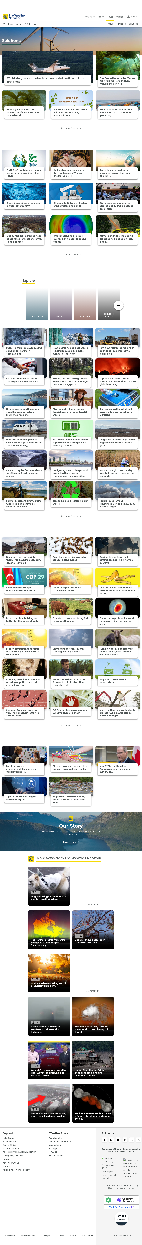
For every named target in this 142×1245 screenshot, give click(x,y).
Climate (20, 24)
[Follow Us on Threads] (131, 1140)
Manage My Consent (13, 1155)
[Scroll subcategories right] (119, 305)
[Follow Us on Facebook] (104, 1140)
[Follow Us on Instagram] (111, 1140)
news (10, 24)
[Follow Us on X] (138, 1140)
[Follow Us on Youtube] (118, 1140)
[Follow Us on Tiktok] (124, 1140)
